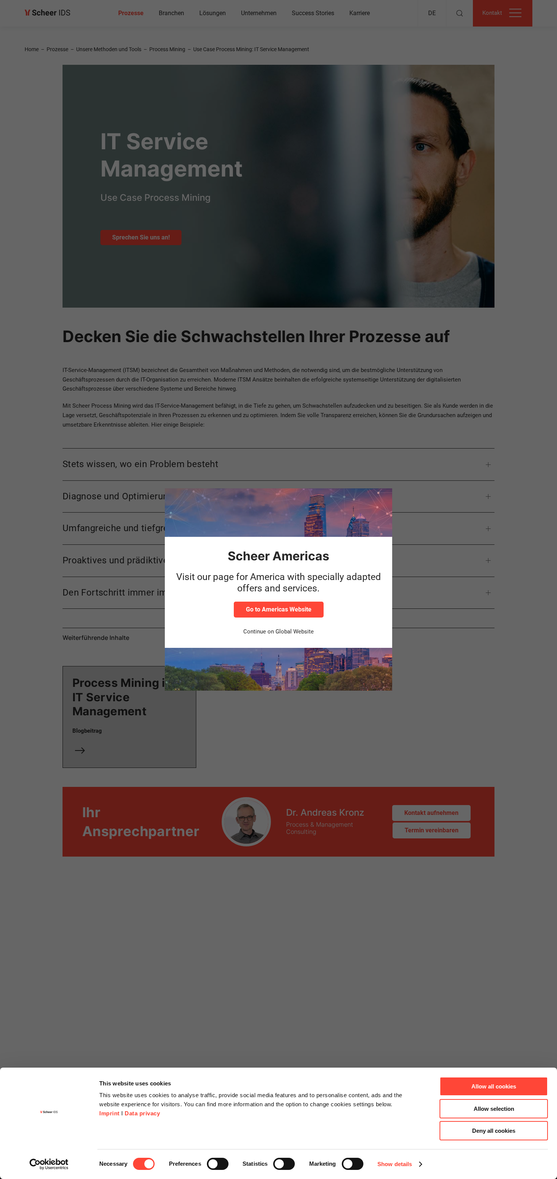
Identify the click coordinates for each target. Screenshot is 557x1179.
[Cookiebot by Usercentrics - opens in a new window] (49, 1164)
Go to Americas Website (278, 609)
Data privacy (142, 1113)
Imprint (109, 1113)
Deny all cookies (493, 1130)
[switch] (217, 1164)
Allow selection (494, 1109)
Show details (394, 1164)
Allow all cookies (493, 1086)
